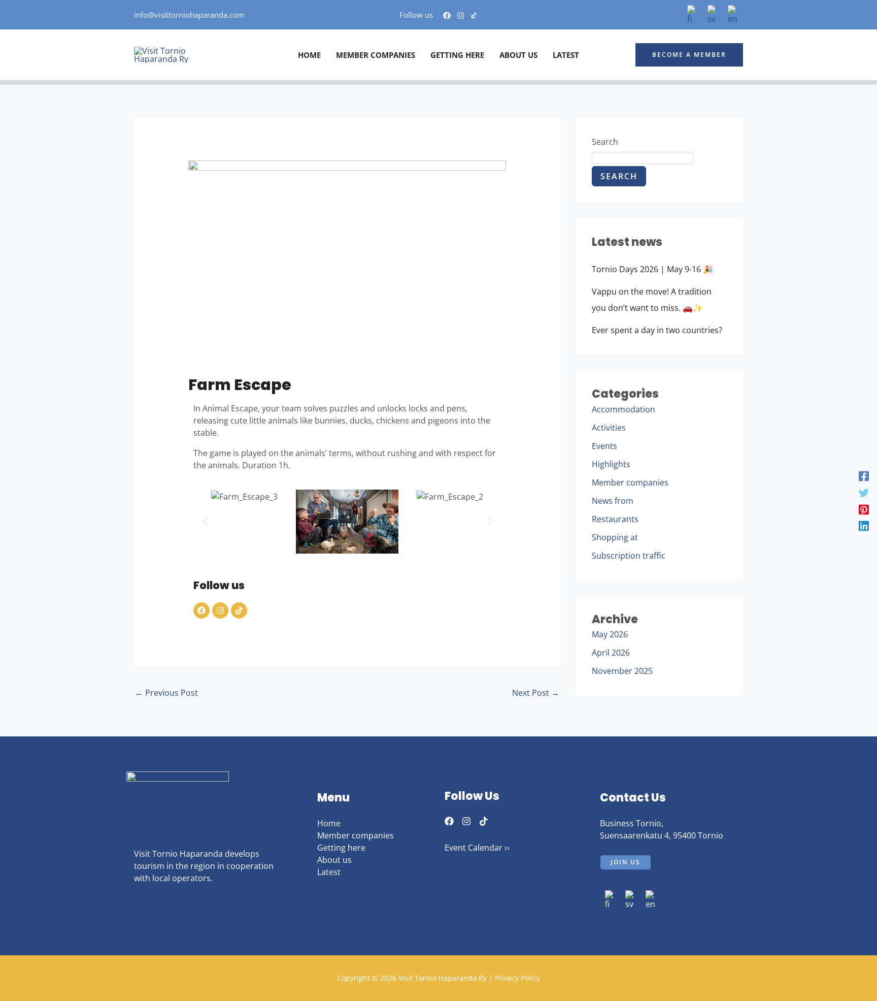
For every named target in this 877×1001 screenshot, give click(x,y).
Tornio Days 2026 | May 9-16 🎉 (652, 269)
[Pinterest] (864, 509)
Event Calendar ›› (477, 847)
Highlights (611, 464)
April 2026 (611, 652)
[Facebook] (447, 15)
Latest (329, 872)
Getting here (341, 847)
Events (604, 445)
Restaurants (615, 519)
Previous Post (166, 692)
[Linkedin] (864, 525)
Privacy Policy (517, 978)
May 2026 (610, 634)
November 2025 (622, 670)
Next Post (535, 692)
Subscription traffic (628, 555)
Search (605, 141)
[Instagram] (460, 15)
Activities (609, 427)
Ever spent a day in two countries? (657, 330)
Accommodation (623, 409)
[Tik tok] (474, 15)
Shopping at (615, 537)
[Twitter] (864, 492)
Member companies (630, 482)
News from (612, 500)
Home (329, 823)
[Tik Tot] (483, 821)
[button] (689, 55)
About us (334, 859)
